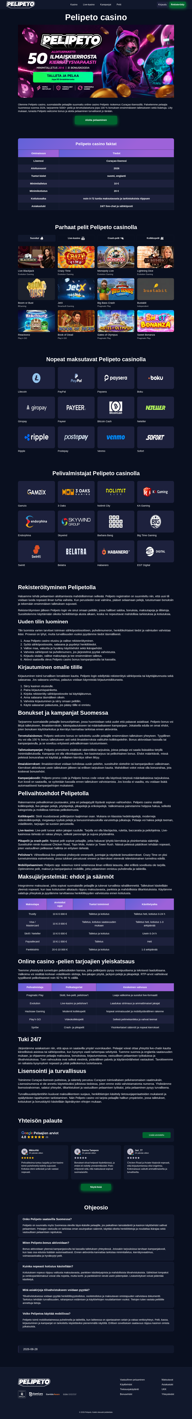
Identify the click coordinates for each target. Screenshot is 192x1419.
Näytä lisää (96, 1187)
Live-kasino (74, 238)
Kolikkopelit (153, 238)
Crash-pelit (113, 238)
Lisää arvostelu (156, 1135)
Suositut (34, 238)
